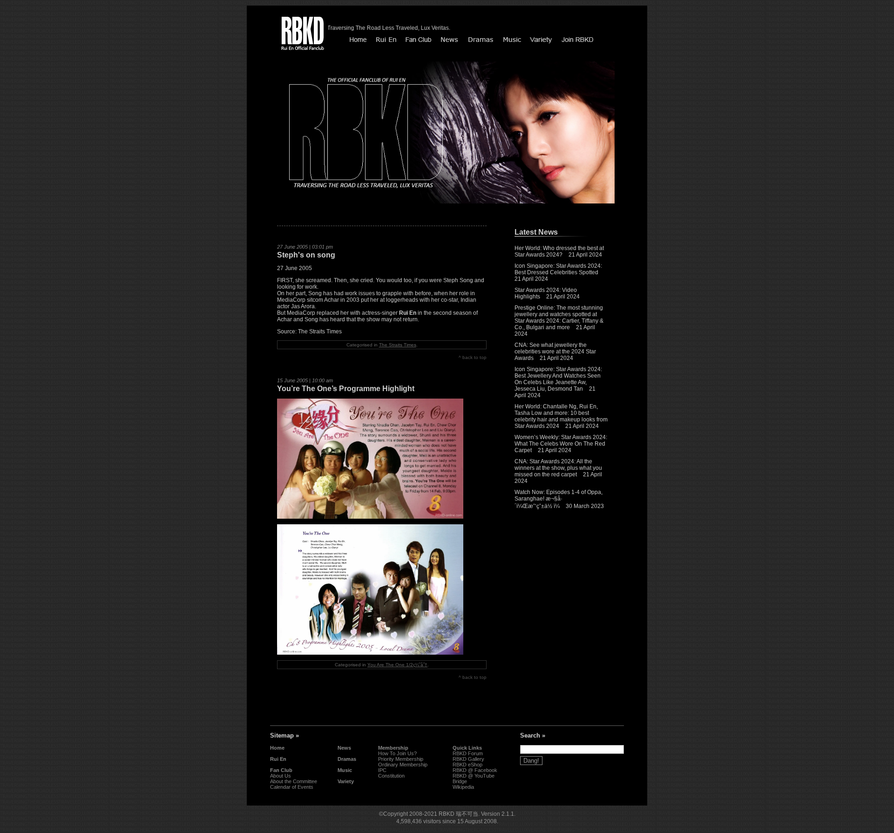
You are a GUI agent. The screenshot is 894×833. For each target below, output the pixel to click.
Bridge (460, 781)
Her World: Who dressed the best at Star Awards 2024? (559, 251)
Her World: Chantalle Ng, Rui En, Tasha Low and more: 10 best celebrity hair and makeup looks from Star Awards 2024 (561, 416)
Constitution (391, 776)
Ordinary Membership (402, 764)
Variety (346, 781)
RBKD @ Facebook (475, 770)
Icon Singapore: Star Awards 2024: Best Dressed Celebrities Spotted (558, 269)
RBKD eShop (467, 764)
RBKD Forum (468, 753)
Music (345, 770)
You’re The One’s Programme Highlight (345, 389)
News (344, 748)
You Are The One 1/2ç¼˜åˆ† (397, 664)
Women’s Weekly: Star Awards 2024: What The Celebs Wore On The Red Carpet (561, 444)
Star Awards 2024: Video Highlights (546, 293)
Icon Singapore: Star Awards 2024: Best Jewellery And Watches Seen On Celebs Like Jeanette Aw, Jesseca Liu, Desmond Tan (558, 379)
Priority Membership (400, 759)
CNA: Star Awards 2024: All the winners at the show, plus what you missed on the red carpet (558, 468)
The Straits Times (397, 344)
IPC (382, 770)
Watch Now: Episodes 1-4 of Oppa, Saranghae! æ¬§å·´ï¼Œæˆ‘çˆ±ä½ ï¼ (559, 499)
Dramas (347, 759)
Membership (393, 748)
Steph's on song (306, 255)
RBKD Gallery (468, 759)
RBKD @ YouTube (473, 776)
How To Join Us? (397, 753)
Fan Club (281, 770)
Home (277, 748)
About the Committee (293, 781)
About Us (280, 776)
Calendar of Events (291, 787)
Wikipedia (463, 787)
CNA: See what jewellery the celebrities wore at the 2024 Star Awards (555, 351)
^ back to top (473, 357)
